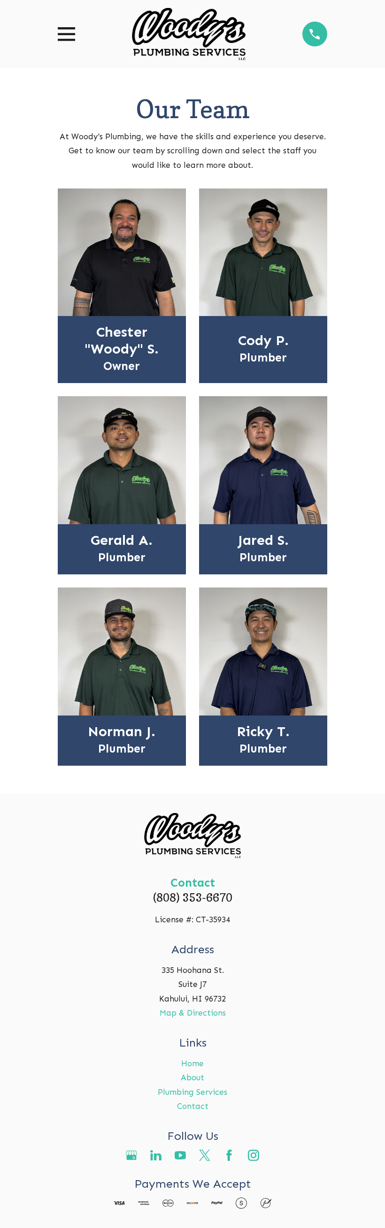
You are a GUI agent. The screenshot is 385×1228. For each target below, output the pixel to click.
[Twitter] (204, 1155)
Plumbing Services (192, 1092)
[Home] (188, 34)
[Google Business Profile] (131, 1155)
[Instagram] (253, 1155)
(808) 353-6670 (192, 897)
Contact (192, 1106)
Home (192, 1063)
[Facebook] (229, 1155)
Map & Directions (193, 1012)
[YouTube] (180, 1155)
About (192, 1077)
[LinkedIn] (156, 1155)
